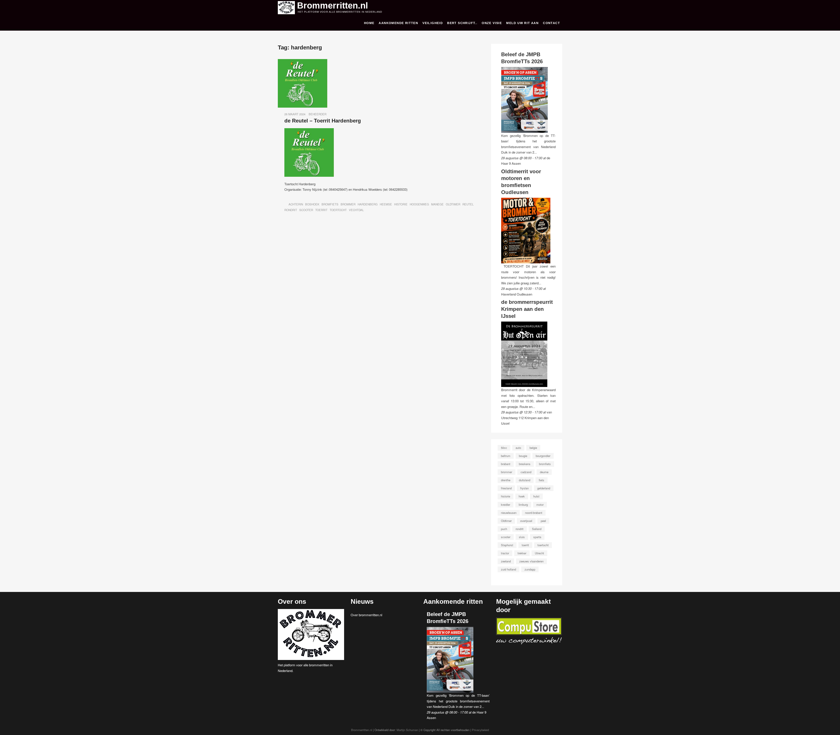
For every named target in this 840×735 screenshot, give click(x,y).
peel (543, 521)
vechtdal (356, 210)
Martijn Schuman (407, 730)
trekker (522, 553)
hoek (522, 496)
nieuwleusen (508, 513)
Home (369, 23)
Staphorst (507, 545)
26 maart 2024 (294, 114)
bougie (523, 456)
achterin (296, 204)
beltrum (505, 456)
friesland (506, 488)
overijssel (526, 521)
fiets (541, 480)
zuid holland (508, 569)
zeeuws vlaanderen (531, 561)
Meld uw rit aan (522, 23)
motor (540, 504)
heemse (386, 204)
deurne (544, 472)
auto (518, 448)
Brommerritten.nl (332, 5)
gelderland (543, 488)
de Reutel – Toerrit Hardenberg (322, 121)
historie (401, 204)
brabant (505, 464)
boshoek (312, 204)
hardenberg (368, 204)
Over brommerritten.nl (366, 614)
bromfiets (330, 204)
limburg (523, 504)
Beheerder (317, 114)
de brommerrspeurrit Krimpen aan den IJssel (527, 309)
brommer (348, 204)
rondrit (290, 210)
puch (504, 529)
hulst (536, 496)
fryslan (524, 488)
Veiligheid (432, 23)
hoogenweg (419, 204)
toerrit (321, 210)
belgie (533, 448)
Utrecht (539, 553)
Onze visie (492, 23)
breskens (524, 464)
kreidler (505, 504)
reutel (468, 204)
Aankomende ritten (398, 23)
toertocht (338, 210)
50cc (504, 448)
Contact (551, 23)
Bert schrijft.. (462, 23)
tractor (505, 553)
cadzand (526, 472)
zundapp (530, 569)
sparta (537, 537)
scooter (306, 210)
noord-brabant (533, 513)
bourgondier (543, 456)
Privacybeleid (480, 730)
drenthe (505, 480)
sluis (522, 537)
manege (437, 204)
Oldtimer (453, 204)
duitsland (524, 480)
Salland (536, 529)
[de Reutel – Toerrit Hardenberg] (302, 62)
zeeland (506, 561)
